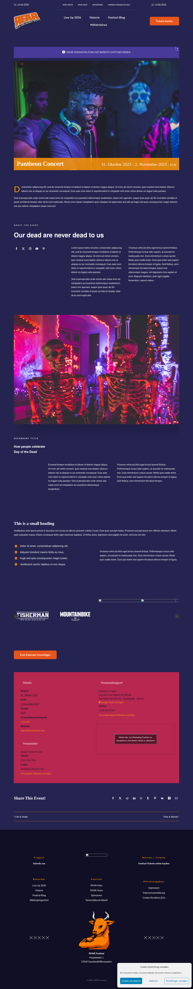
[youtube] (37, 248)
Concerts (25, 722)
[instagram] (30, 248)
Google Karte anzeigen (112, 702)
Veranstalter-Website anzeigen (36, 773)
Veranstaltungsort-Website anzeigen (117, 715)
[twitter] (23, 248)
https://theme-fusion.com (33, 730)
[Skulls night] (96, 316)
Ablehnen (153, 981)
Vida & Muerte (170, 816)
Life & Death (21, 816)
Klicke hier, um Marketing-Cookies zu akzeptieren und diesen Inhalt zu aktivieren (135, 739)
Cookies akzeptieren (131, 981)
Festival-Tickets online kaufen (153, 863)
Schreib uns (39, 863)
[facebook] (16, 248)
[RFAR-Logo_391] (27, 13)
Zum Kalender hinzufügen (35, 654)
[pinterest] (43, 248)
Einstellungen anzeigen (176, 981)
